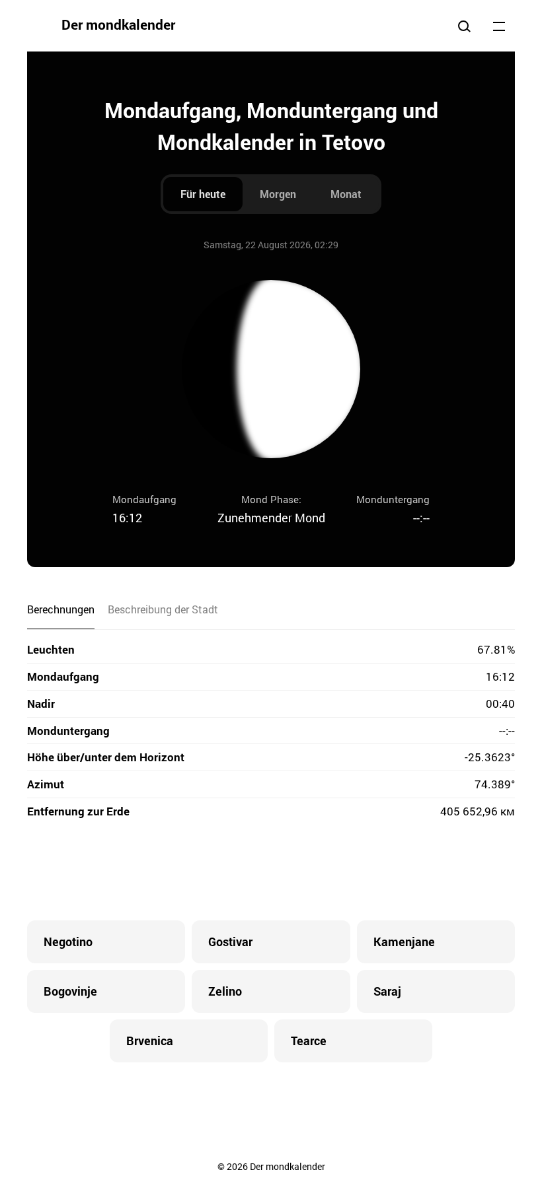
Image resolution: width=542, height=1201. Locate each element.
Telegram (297, 871)
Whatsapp (324, 871)
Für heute (202, 194)
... (499, 26)
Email (350, 871)
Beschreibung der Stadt (163, 609)
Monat (346, 194)
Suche (464, 26)
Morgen (278, 194)
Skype (244, 871)
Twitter (218, 871)
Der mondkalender (118, 24)
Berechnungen (61, 609)
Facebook (192, 871)
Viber (271, 871)
